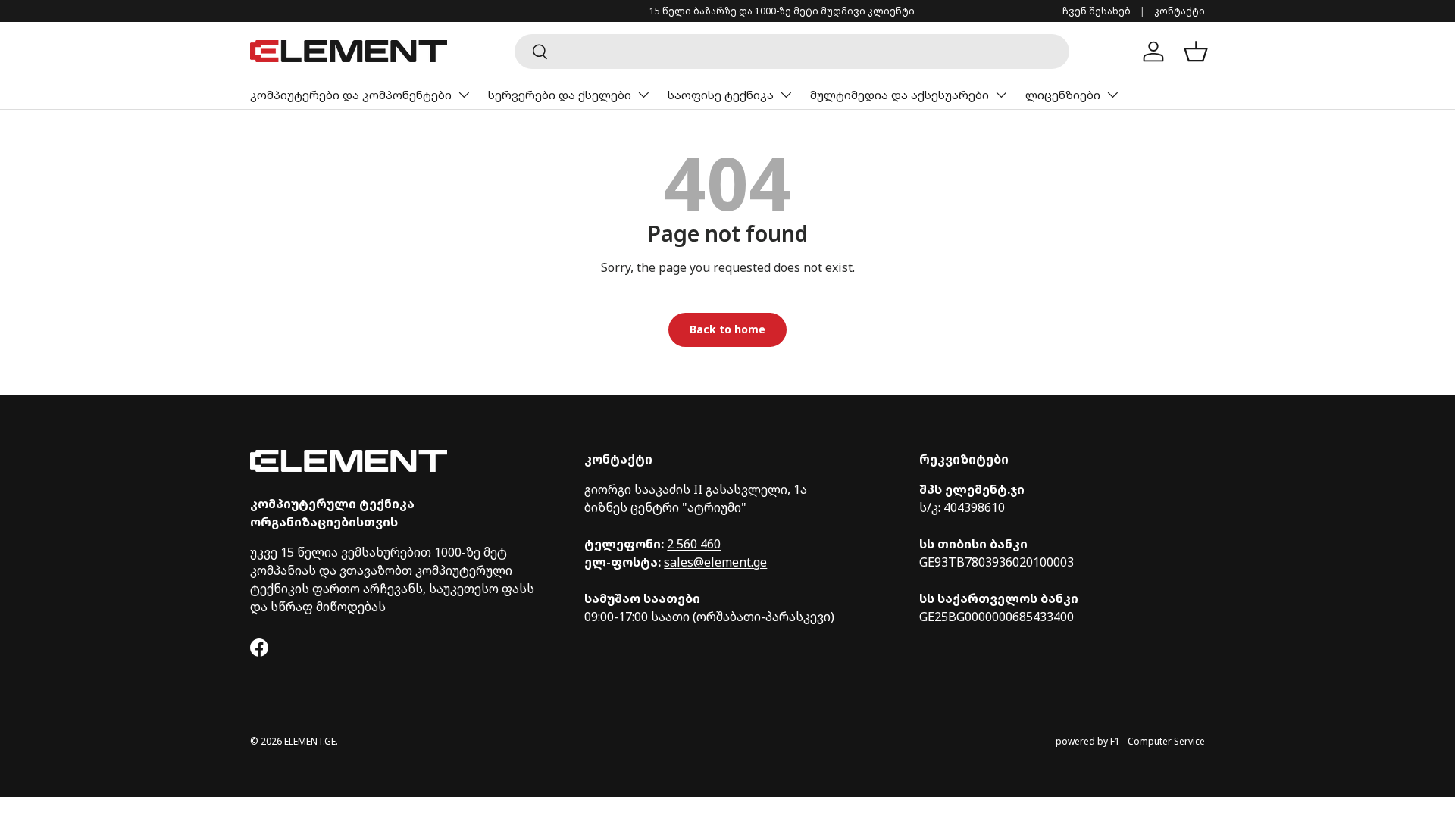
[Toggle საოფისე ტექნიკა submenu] (786, 95)
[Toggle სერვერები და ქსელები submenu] (643, 95)
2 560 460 (694, 543)
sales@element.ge (715, 562)
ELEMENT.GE (310, 741)
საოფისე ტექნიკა (721, 94)
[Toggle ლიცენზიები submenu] (1112, 95)
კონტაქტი (1179, 11)
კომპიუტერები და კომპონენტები (351, 94)
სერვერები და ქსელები (559, 94)
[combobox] (792, 51)
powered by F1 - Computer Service (1130, 741)
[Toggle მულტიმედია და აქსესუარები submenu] (1001, 95)
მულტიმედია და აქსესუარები (899, 94)
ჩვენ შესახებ (1096, 11)
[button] (1195, 51)
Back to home (727, 329)
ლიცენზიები (1062, 94)
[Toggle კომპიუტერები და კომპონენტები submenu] (464, 95)
